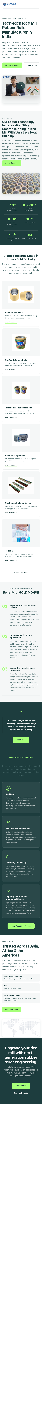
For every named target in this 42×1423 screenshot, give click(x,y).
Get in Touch (21, 1086)
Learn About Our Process (21, 926)
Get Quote (21, 740)
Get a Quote (32, 65)
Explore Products (12, 65)
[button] (21, 85)
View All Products (21, 573)
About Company (11, 163)
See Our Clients (11, 1010)
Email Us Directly (21, 1093)
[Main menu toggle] (37, 4)
